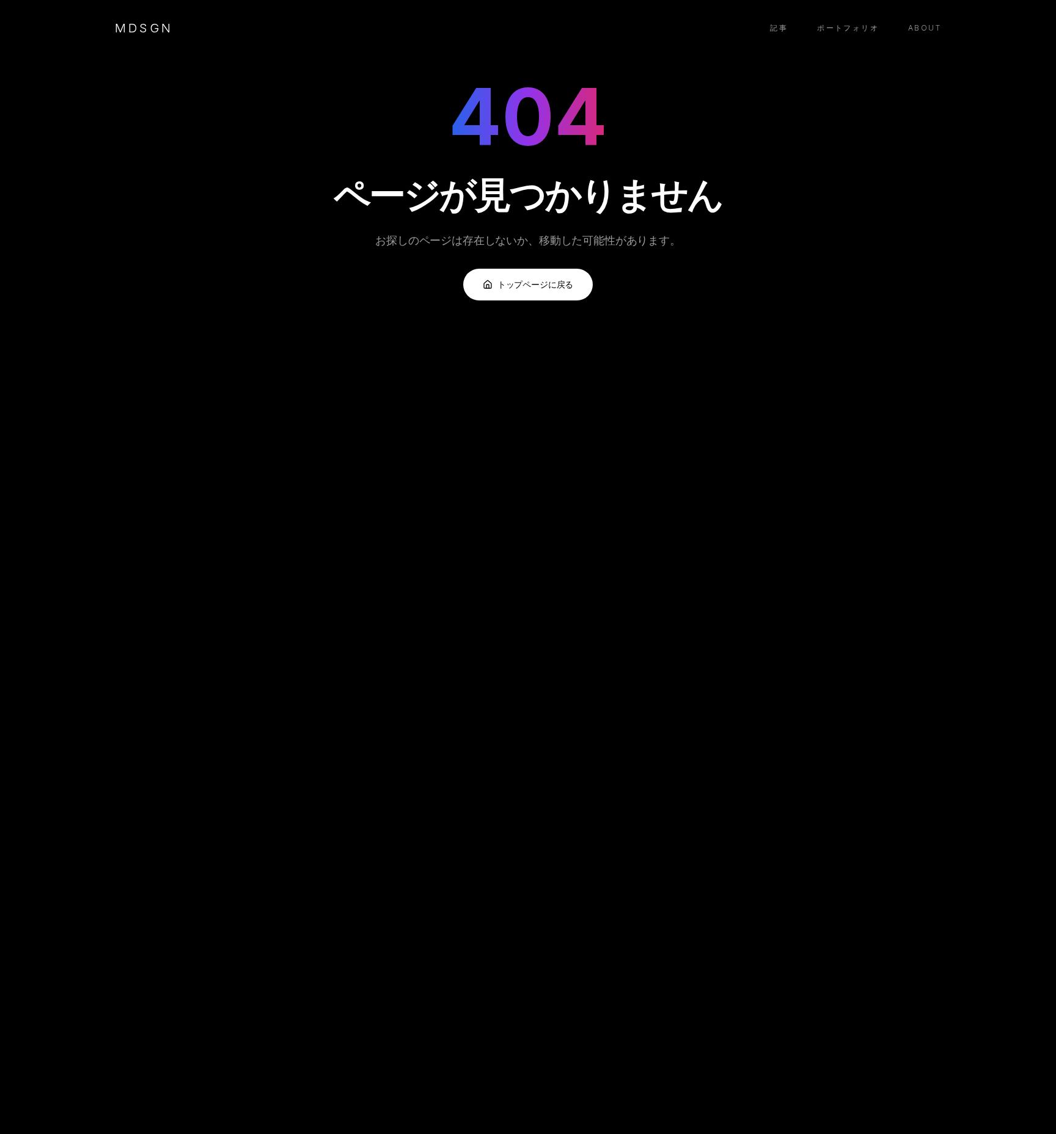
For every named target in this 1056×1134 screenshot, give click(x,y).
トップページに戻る (535, 284)
